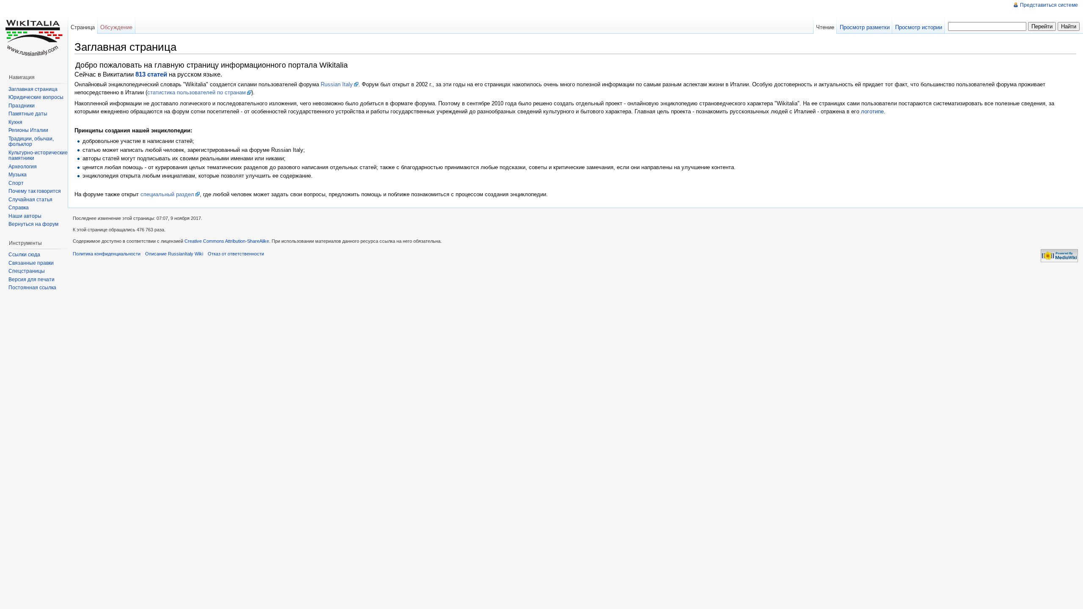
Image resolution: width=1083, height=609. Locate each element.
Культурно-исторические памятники (38, 156)
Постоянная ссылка (32, 288)
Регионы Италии (28, 130)
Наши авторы (24, 216)
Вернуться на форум (33, 224)
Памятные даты (27, 114)
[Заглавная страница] (34, 34)
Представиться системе (1049, 5)
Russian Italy (337, 84)
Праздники (21, 106)
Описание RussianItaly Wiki (174, 253)
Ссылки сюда (24, 255)
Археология (22, 167)
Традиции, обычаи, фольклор (31, 142)
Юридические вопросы (35, 97)
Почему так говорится (34, 191)
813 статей (151, 74)
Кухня (15, 122)
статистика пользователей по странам (196, 92)
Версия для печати (31, 280)
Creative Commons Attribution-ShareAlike (226, 241)
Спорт (16, 183)
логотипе (872, 111)
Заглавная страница (33, 89)
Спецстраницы (26, 271)
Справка (18, 208)
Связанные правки (31, 263)
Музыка (17, 175)
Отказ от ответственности (236, 253)
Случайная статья (30, 200)
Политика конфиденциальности (106, 253)
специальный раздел (167, 194)
